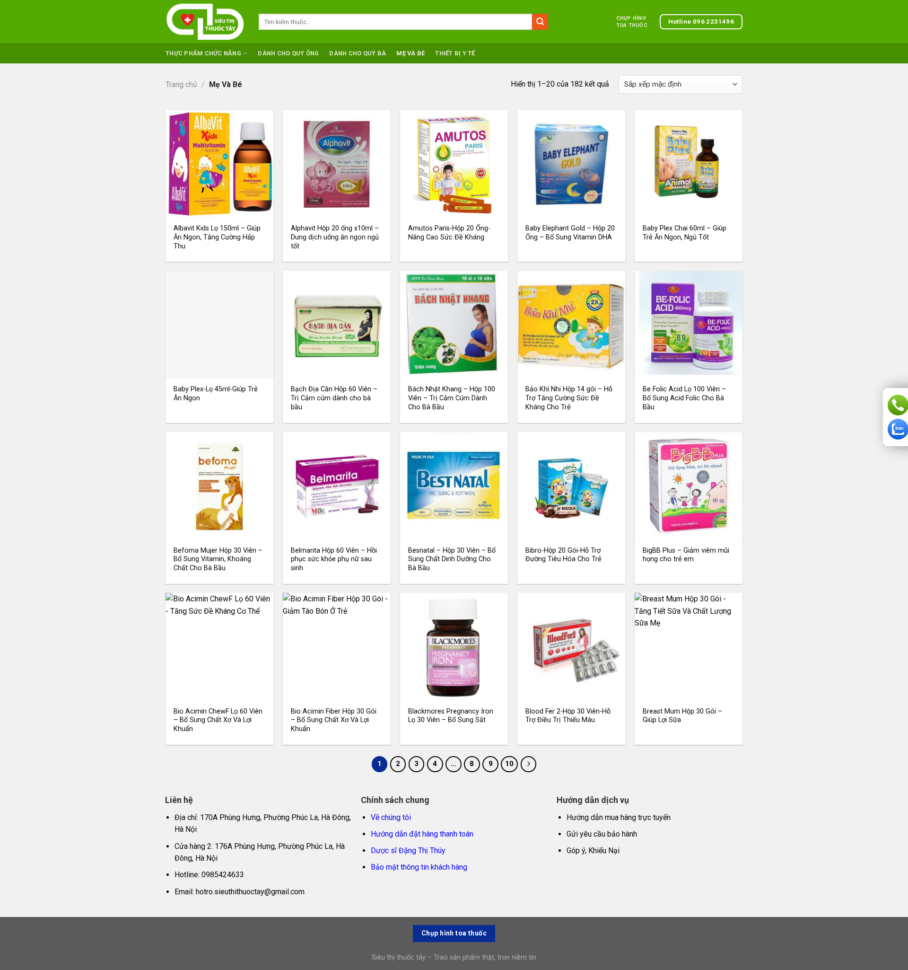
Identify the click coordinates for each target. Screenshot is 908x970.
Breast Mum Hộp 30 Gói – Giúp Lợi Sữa (682, 715)
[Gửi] (540, 22)
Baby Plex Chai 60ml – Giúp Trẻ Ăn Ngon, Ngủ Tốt (684, 232)
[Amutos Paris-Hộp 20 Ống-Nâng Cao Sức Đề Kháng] (454, 164)
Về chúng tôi (391, 817)
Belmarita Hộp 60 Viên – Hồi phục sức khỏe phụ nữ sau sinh (334, 559)
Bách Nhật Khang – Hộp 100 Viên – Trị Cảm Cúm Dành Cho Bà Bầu (451, 398)
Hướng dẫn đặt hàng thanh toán (422, 833)
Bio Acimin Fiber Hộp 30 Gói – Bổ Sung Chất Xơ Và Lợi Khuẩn (333, 720)
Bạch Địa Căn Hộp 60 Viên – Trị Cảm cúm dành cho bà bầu (334, 398)
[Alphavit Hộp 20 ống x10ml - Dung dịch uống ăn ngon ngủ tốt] (337, 164)
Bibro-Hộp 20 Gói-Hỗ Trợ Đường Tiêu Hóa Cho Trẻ (563, 555)
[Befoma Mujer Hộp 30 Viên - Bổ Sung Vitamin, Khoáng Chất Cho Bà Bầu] (219, 486)
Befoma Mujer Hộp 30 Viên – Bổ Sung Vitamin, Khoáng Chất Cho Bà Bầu (218, 559)
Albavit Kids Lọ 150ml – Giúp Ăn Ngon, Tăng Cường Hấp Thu (217, 237)
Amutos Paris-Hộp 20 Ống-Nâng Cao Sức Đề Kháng (449, 232)
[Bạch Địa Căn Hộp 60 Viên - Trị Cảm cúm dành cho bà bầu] (337, 325)
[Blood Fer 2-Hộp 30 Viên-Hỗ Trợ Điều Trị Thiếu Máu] (571, 647)
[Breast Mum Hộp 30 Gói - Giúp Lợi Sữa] (688, 647)
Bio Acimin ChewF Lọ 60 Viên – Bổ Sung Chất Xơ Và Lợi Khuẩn (218, 720)
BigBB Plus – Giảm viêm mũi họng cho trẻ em (686, 555)
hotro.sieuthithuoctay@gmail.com (250, 891)
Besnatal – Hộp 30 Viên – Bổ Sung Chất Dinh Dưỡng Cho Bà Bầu (452, 559)
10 (509, 763)
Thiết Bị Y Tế (455, 53)
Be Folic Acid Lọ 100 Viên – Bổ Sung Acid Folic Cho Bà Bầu (684, 398)
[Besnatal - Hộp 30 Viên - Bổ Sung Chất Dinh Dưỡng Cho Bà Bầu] (454, 486)
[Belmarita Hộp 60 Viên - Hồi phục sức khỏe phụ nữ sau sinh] (337, 486)
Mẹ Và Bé (410, 53)
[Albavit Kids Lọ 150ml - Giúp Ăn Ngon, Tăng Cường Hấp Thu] (219, 164)
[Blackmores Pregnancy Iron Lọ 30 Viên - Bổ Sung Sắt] (454, 647)
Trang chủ (181, 84)
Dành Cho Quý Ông (288, 53)
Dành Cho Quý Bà (357, 53)
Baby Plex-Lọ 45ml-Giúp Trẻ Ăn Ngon (216, 393)
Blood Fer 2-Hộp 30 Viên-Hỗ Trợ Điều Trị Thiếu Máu (568, 715)
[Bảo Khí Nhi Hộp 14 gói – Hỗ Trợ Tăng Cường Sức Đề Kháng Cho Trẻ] (571, 325)
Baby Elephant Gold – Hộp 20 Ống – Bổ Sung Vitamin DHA (570, 232)
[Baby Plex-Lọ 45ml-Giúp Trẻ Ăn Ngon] (219, 325)
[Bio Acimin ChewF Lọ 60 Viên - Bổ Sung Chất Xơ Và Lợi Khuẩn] (219, 647)
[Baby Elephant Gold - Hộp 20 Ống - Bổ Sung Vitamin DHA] (571, 164)
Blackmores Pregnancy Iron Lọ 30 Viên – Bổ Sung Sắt (450, 715)
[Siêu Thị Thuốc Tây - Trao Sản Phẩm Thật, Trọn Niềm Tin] (205, 21)
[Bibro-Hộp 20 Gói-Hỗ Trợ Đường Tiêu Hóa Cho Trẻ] (571, 486)
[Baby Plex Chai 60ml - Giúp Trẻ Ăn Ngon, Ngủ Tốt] (688, 164)
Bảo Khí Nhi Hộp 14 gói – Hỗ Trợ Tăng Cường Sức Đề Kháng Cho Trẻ (568, 398)
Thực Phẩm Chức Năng (203, 53)
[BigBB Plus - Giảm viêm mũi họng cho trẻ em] (688, 486)
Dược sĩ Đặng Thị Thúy (408, 850)
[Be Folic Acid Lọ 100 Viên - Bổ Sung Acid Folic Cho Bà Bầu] (688, 325)
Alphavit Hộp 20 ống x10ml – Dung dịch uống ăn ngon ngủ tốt (335, 237)
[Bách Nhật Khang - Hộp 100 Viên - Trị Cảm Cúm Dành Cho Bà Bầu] (454, 325)
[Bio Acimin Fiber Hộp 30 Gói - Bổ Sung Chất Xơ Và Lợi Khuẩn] (337, 647)
